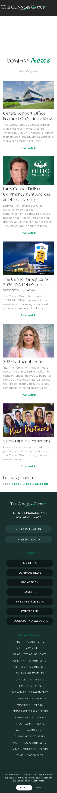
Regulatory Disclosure (30, 620)
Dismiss (37, 788)
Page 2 (16, 483)
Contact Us (29, 611)
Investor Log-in (29, 539)
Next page (41, 483)
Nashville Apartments (30, 717)
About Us (30, 563)
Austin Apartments (30, 648)
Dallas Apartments (30, 673)
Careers (29, 591)
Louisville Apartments (29, 698)
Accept (24, 788)
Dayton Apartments (30, 679)
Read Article (28, 148)
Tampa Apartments (29, 755)
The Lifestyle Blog (30, 601)
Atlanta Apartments (29, 641)
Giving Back (29, 582)
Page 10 (29, 483)
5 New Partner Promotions (26, 441)
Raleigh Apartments (29, 730)
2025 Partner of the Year (25, 361)
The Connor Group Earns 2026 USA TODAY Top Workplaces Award (26, 284)
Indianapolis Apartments (29, 692)
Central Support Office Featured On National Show (28, 115)
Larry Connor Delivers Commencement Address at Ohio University (26, 194)
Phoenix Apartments (30, 723)
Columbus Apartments (29, 666)
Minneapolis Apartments (30, 711)
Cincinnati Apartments (29, 660)
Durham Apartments (30, 736)
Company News (30, 572)
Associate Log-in (28, 529)
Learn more (38, 780)
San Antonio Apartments (30, 749)
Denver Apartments (30, 685)
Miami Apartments (30, 704)
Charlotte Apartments (29, 654)
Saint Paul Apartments (29, 742)
